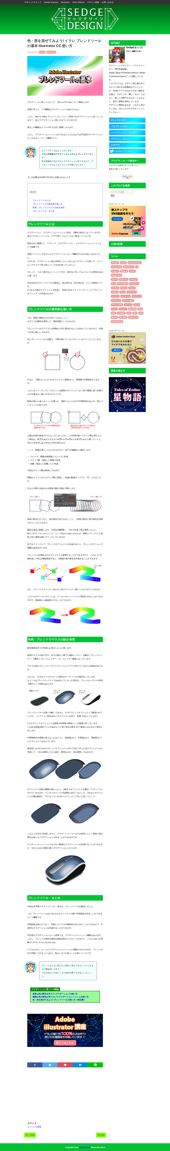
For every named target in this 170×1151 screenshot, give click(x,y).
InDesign (133, 279)
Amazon (115, 271)
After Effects (78, 2)
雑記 (113, 313)
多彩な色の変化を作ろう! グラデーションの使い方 (55, 993)
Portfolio (115, 288)
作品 (140, 309)
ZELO (122, 292)
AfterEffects (129, 267)
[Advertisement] (65, 1095)
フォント (128, 305)
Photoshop (134, 284)
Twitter (132, 288)
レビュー (122, 309)
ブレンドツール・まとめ (44, 211)
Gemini (114, 279)
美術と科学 (133, 317)
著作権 (114, 317)
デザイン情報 (93, 2)
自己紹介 (121, 313)
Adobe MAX (116, 267)
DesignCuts (116, 275)
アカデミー (131, 292)
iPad (113, 284)
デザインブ (116, 300)
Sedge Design (85, 1147)
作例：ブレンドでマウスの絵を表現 (48, 207)
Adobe (42, 52)
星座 (135, 313)
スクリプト (136, 296)
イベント (115, 296)
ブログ (136, 305)
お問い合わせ (108, 2)
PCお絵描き (122, 284)
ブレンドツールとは (42, 200)
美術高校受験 (117, 322)
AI (137, 267)
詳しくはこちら (65, 1042)
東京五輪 (122, 317)
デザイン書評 (128, 300)
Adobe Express (51, 2)
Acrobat (115, 263)
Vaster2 (115, 292)
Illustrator (65, 2)
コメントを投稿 (34, 1126)
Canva (132, 271)
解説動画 (132, 309)
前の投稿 (101, 1135)
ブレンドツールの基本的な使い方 (47, 204)
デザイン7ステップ (33, 2)
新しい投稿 (30, 1135)
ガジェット (125, 296)
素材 (141, 313)
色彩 (129, 313)
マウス (114, 309)
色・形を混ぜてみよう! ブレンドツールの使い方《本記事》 (59, 999)
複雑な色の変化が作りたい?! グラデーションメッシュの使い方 (61, 996)
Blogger (124, 271)
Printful (124, 288)
